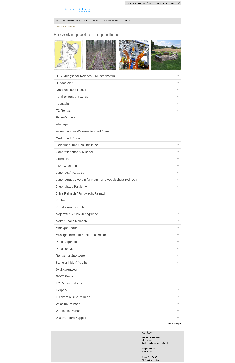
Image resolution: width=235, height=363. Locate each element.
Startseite (131, 3)
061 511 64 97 (150, 357)
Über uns (151, 3)
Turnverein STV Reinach (73, 297)
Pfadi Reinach (65, 249)
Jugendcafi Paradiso (70, 172)
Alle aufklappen (174, 324)
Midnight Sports (67, 228)
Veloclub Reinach (68, 304)
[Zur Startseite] (74, 9)
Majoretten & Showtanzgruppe (77, 214)
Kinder (95, 20)
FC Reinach (64, 110)
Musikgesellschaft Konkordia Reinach (82, 235)
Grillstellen (63, 159)
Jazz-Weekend (66, 166)
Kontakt (141, 3)
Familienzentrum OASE (72, 96)
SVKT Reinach (66, 276)
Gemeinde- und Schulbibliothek (78, 145)
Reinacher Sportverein (71, 255)
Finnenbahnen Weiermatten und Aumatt (83, 131)
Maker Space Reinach (71, 221)
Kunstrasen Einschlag (71, 207)
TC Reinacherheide (69, 283)
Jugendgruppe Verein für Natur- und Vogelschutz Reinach (96, 179)
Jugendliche (111, 20)
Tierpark (61, 290)
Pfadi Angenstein (67, 242)
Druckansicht (163, 3)
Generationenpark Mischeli (74, 152)
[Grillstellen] (166, 55)
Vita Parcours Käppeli (71, 318)
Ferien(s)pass (65, 117)
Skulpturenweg (66, 269)
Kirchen (61, 200)
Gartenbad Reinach (69, 138)
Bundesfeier (64, 83)
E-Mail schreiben (151, 360)
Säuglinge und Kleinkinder (71, 20)
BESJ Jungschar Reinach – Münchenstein (85, 76)
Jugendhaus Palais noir (72, 186)
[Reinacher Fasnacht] (134, 55)
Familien (127, 20)
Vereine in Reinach (69, 311)
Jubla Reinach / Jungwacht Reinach (81, 193)
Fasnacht (62, 103)
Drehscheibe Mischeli (71, 89)
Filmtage (62, 124)
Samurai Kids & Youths (72, 262)
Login (173, 3)
